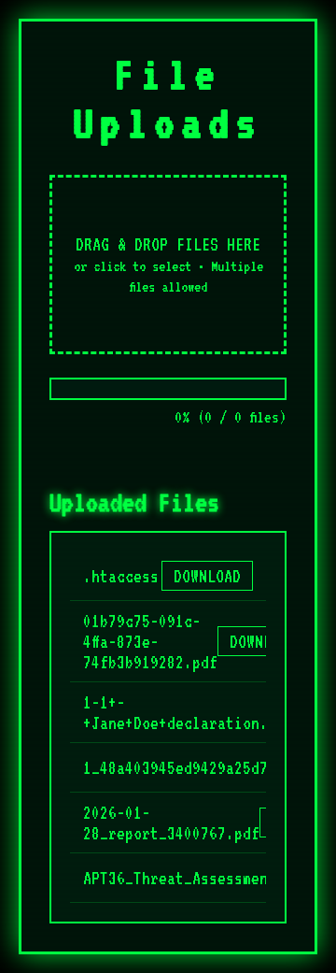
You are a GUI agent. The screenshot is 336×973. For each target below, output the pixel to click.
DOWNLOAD (207, 575)
